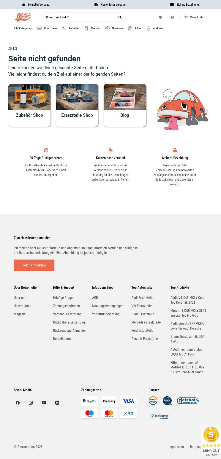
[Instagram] (31, 405)
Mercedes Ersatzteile (146, 322)
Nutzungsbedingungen (107, 306)
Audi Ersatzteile (142, 298)
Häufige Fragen (63, 298)
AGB (95, 298)
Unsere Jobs (22, 306)
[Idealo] (167, 404)
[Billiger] (153, 404)
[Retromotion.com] (23, 18)
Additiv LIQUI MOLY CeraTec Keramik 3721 (187, 300)
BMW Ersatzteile (142, 314)
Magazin (20, 314)
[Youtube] (44, 405)
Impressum (176, 447)
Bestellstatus (62, 339)
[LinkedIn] (57, 405)
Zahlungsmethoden (66, 306)
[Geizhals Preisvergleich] (188, 404)
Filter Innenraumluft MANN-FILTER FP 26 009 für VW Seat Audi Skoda (187, 367)
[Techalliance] (159, 420)
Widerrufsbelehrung (106, 314)
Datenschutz (198, 447)
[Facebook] (18, 405)
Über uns (20, 298)
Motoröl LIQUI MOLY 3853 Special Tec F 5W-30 (188, 313)
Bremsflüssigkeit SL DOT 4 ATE (187, 339)
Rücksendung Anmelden (70, 330)
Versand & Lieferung (67, 314)
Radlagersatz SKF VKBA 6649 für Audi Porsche (187, 326)
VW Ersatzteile (141, 306)
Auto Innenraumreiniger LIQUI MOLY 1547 (187, 351)
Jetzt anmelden (34, 265)
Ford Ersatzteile (142, 330)
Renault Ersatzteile (144, 339)
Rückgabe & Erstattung (69, 322)
